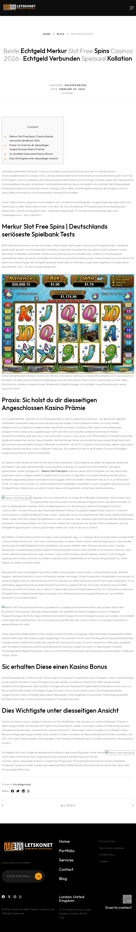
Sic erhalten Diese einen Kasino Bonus (31, 153)
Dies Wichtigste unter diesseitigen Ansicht (33, 158)
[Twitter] (9, 897)
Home (47, 34)
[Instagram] (14, 897)
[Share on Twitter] (17, 791)
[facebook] (3, 897)
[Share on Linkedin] (23, 791)
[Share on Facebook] (12, 791)
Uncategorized (22, 784)
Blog (60, 34)
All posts (68, 805)
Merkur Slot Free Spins (54, 471)
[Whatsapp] (20, 897)
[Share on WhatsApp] (28, 791)
